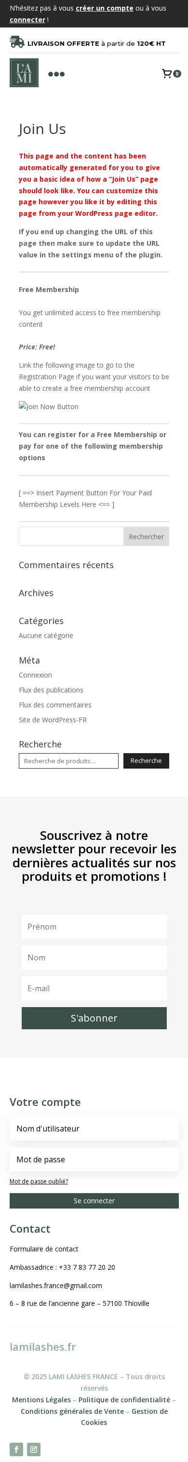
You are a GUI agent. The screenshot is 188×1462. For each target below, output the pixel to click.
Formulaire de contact (44, 1248)
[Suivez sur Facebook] (16, 1449)
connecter (27, 19)
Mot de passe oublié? (39, 1181)
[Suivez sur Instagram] (33, 1449)
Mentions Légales (41, 1399)
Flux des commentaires (55, 704)
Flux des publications (51, 689)
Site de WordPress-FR (53, 719)
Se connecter (94, 1200)
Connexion (35, 674)
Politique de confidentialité (124, 1399)
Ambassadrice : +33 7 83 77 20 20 (62, 1267)
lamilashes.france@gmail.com (56, 1285)
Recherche (146, 760)
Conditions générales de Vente (72, 1411)
